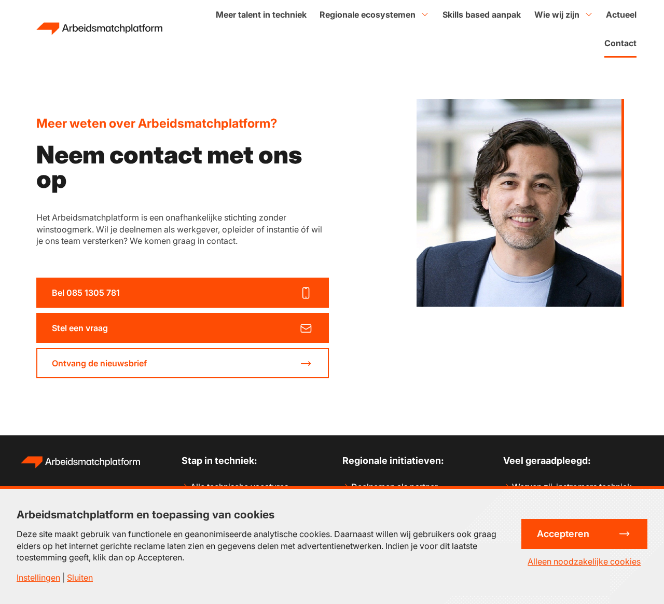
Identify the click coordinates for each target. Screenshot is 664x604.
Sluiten (80, 577)
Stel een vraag (80, 328)
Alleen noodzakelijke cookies (584, 561)
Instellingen (38, 577)
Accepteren (563, 533)
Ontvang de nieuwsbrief (99, 363)
